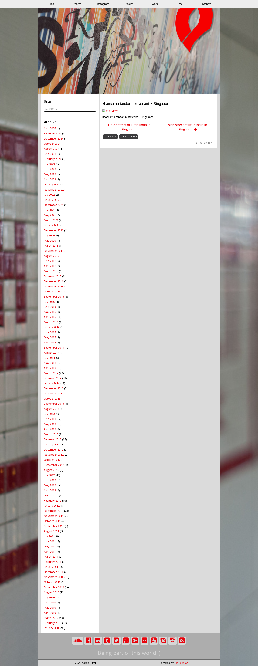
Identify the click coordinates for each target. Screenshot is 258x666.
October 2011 (52, 521)
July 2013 (49, 414)
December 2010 (53, 572)
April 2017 (50, 266)
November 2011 (54, 516)
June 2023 (50, 169)
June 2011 (50, 541)
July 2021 (49, 210)
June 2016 (50, 307)
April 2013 (50, 429)
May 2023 (50, 174)
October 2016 (52, 291)
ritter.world (110, 136)
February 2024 (52, 159)
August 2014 (51, 352)
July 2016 (49, 301)
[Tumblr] (107, 641)
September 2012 (54, 465)
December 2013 (53, 388)
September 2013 (54, 403)
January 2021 (52, 225)
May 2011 (50, 546)
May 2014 (50, 363)
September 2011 (54, 526)
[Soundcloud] (77, 641)
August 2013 (51, 409)
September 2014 (54, 347)
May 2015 (50, 337)
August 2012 (51, 470)
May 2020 (50, 240)
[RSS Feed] (182, 641)
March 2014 (51, 373)
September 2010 (54, 587)
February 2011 (52, 561)
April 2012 (50, 490)
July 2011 (49, 536)
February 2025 (52, 133)
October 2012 (52, 459)
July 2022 (49, 194)
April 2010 (50, 612)
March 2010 (51, 618)
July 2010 (49, 597)
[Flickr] (145, 641)
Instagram (103, 3)
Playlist (129, 3)
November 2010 (54, 577)
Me (181, 3)
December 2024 (53, 138)
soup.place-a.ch (129, 136)
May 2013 (50, 424)
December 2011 (53, 510)
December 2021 (53, 205)
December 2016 (53, 281)
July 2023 (49, 164)
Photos (77, 3)
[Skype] (163, 641)
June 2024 (50, 154)
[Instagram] (172, 641)
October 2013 (52, 398)
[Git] (126, 641)
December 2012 (53, 449)
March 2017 (51, 271)
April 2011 (50, 551)
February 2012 (52, 500)
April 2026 (50, 128)
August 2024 (51, 148)
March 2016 (51, 322)
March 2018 (51, 245)
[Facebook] (88, 641)
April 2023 (50, 179)
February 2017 (52, 276)
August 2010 (51, 592)
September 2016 (54, 296)
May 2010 (50, 607)
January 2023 (52, 184)
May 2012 (50, 485)
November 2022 (54, 189)
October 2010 (52, 582)
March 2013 (51, 434)
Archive (206, 3)
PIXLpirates (181, 662)
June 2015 (50, 332)
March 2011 (51, 556)
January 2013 (52, 444)
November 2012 (54, 454)
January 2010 (52, 628)
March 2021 (51, 220)
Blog (51, 3)
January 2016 (52, 327)
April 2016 (50, 317)
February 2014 (52, 378)
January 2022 (52, 199)
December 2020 (53, 230)
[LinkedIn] (98, 641)
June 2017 (50, 261)
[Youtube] (154, 641)
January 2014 (52, 383)
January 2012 (52, 505)
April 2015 (50, 342)
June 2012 (50, 480)
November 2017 (54, 250)
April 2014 (50, 368)
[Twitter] (116, 641)
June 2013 (50, 419)
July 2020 (49, 235)
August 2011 (51, 531)
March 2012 (51, 495)
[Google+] (135, 641)
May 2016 (50, 312)
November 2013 (54, 393)
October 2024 (52, 143)
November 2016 (54, 286)
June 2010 (50, 602)
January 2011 (52, 567)
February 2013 (52, 439)
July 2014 (49, 358)
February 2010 (52, 623)
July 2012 (49, 475)
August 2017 (51, 256)
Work (155, 3)
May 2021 (50, 215)
